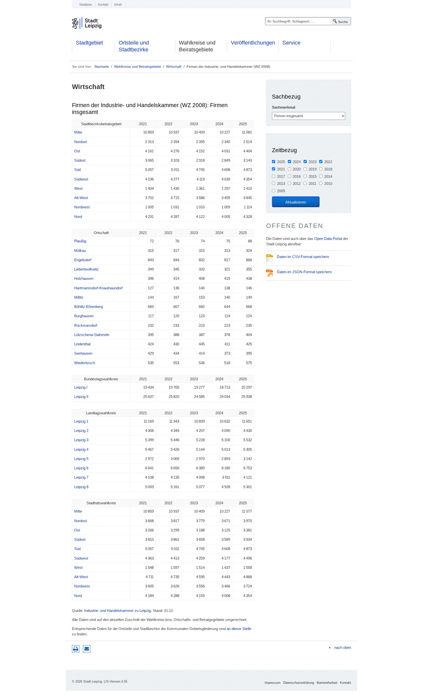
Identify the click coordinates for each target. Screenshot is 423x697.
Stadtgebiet (89, 43)
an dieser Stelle (239, 629)
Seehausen (83, 353)
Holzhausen (83, 278)
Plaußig (80, 241)
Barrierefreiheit (327, 683)
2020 (297, 169)
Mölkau (80, 250)
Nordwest (82, 207)
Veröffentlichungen (253, 43)
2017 (281, 176)
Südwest (81, 179)
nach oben (342, 647)
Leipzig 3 (81, 440)
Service (291, 43)
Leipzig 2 (81, 430)
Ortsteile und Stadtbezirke (134, 46)
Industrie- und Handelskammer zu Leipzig (117, 610)
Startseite (101, 66)
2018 (328, 169)
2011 (312, 183)
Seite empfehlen (86, 648)
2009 (281, 191)
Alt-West (81, 198)
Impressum (273, 683)
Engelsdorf (82, 260)
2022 (328, 162)
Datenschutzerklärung (298, 683)
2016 (297, 176)
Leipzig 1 (81, 421)
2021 (281, 169)
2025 (281, 162)
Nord (78, 216)
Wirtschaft (173, 66)
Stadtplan (85, 4)
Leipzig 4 (81, 449)
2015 (313, 176)
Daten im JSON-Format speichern (304, 272)
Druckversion (75, 648)
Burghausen (84, 316)
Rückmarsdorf (85, 325)
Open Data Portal (328, 238)
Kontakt (103, 4)
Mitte (78, 132)
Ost (77, 151)
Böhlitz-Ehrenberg (88, 306)
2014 (328, 176)
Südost (79, 160)
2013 (281, 183)
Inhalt (118, 4)
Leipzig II (81, 396)
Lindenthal (82, 344)
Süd (77, 170)
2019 (313, 169)
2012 (297, 183)
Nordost (80, 142)
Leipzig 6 (81, 468)
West (78, 188)
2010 (328, 183)
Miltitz (78, 297)
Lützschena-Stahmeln (91, 335)
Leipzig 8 (81, 487)
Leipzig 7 (81, 477)
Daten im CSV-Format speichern (303, 257)
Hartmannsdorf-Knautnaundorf (98, 288)
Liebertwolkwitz (86, 269)
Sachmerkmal (283, 107)
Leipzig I (80, 387)
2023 (313, 162)
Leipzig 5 (81, 459)
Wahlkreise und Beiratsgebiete (197, 46)
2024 (297, 162)
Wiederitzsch (84, 363)
